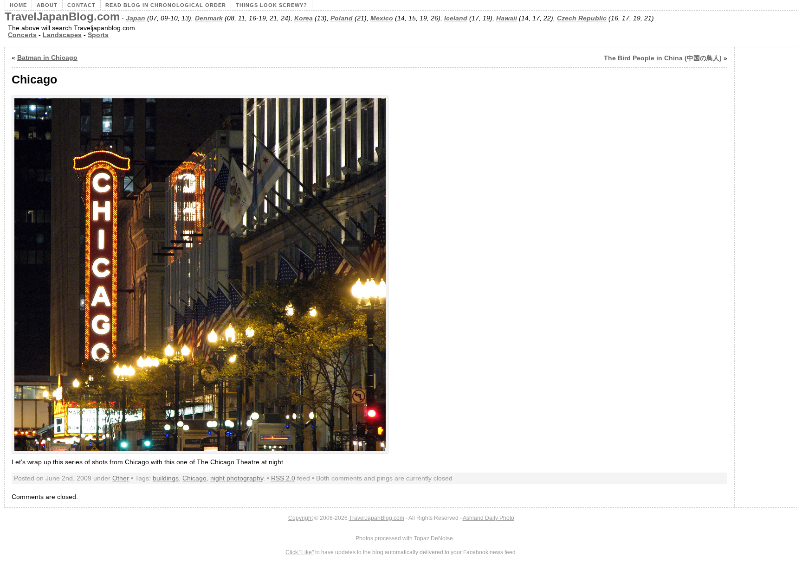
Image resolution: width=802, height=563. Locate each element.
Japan (135, 18)
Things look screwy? (271, 5)
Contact (81, 5)
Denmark (209, 18)
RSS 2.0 (283, 478)
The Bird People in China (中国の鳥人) (663, 58)
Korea (303, 18)
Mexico (381, 18)
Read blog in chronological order (165, 5)
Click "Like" (299, 552)
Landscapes (62, 35)
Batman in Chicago (47, 57)
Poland (341, 18)
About (47, 5)
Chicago (194, 478)
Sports (98, 35)
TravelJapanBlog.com (62, 17)
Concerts (22, 35)
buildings (166, 478)
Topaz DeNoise (433, 538)
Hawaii (506, 18)
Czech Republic (582, 18)
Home (18, 5)
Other (120, 478)
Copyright (300, 518)
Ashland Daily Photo (488, 518)
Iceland (455, 18)
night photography (236, 478)
